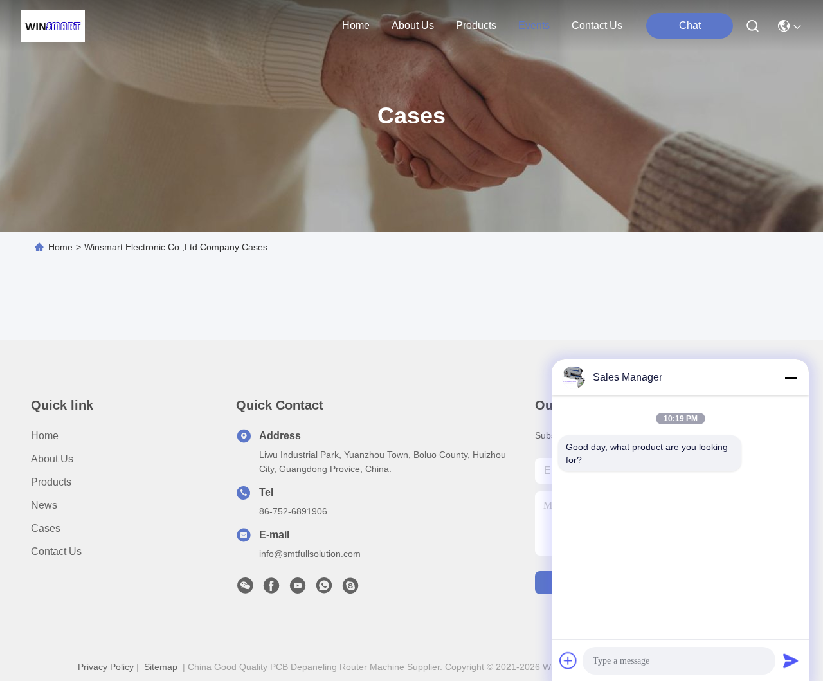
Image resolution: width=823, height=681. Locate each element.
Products (51, 482)
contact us (597, 25)
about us (413, 25)
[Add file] (568, 660)
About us (52, 458)
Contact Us (56, 551)
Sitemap (160, 667)
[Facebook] (271, 589)
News (44, 505)
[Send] (791, 660)
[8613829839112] (324, 589)
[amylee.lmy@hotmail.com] (350, 589)
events (534, 25)
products (476, 25)
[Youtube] (298, 589)
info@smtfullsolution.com (310, 554)
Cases (45, 528)
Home (356, 25)
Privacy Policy (106, 667)
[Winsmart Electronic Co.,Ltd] (53, 26)
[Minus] (791, 377)
